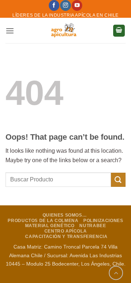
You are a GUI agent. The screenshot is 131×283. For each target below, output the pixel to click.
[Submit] (118, 180)
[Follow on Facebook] (54, 5)
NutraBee (92, 225)
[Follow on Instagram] (65, 5)
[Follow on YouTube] (77, 5)
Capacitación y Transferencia (66, 236)
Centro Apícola (65, 231)
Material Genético (50, 225)
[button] (9, 31)
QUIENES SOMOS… (65, 215)
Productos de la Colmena (43, 220)
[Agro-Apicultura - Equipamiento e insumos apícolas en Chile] (63, 30)
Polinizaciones (103, 220)
